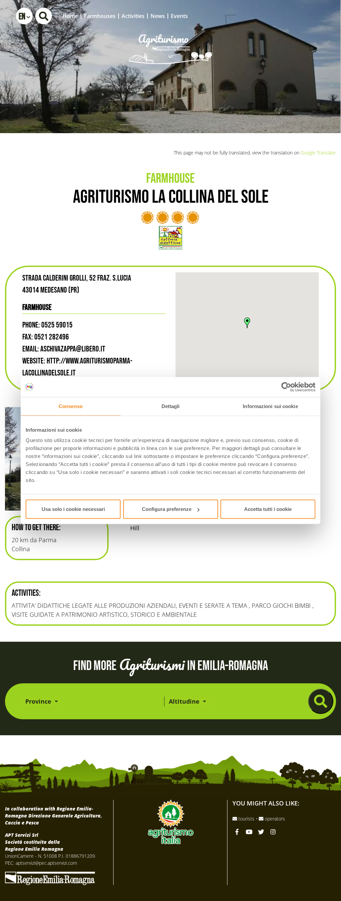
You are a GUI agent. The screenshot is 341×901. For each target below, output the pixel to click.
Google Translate (318, 152)
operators (274, 818)
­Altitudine (185, 701)
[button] (24, 16)
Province (39, 701)
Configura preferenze (166, 509)
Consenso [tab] (71, 406)
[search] (320, 701)
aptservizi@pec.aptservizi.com (46, 863)
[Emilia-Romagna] (50, 878)
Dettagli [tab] (171, 406)
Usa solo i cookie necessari (73, 509)
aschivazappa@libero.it (72, 349)
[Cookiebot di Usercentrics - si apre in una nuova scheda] (286, 387)
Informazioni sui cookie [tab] (270, 406)
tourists (246, 818)
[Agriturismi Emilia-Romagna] (286, 16)
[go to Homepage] (170, 40)
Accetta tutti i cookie (268, 509)
